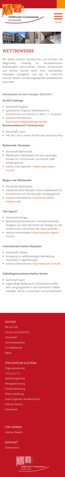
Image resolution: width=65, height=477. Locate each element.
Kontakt (11, 442)
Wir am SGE (11, 327)
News (8, 353)
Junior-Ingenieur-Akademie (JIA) (22, 399)
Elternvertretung (14, 394)
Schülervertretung (15, 389)
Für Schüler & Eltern (20, 363)
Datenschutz (12, 447)
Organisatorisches (15, 368)
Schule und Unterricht (17, 332)
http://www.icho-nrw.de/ (46, 264)
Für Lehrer (13, 427)
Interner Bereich (14, 404)
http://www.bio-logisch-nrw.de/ (33, 234)
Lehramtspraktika (15, 342)
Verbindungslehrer (15, 378)
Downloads (11, 409)
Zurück (7, 40)
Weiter (57, 40)
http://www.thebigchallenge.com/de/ (26, 122)
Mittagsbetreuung (15, 383)
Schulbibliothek (13, 348)
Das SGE (10, 321)
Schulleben (11, 337)
